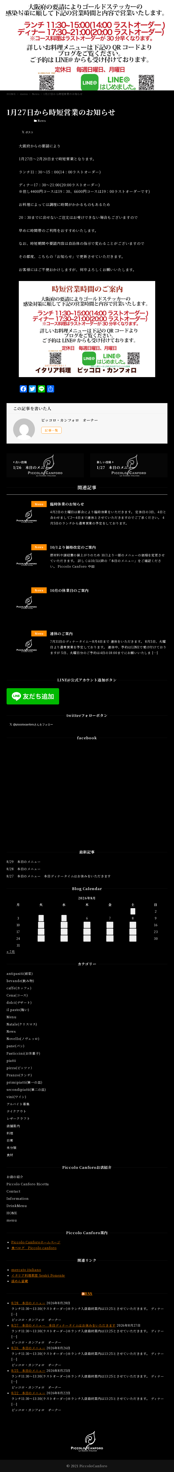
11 (41, 925)
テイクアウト (17, 1111)
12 (64, 925)
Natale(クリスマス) (22, 1024)
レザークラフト (18, 1118)
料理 (10, 1133)
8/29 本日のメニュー (24, 861)
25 (41, 938)
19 (64, 931)
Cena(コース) (17, 995)
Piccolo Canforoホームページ (35, 1242)
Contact (13, 1191)
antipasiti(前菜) (20, 973)
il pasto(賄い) (18, 1009)
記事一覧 (51, 430)
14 (110, 925)
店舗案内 (13, 1126)
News (42, 121)
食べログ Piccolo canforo (34, 1247)
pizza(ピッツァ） (20, 1068)
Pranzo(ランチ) (19, 1075)
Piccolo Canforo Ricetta (28, 1184)
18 (41, 931)
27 (87, 938)
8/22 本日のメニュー (28, 1393)
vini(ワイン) (16, 1096)
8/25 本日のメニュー (28, 1370)
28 (110, 938)
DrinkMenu (17, 1205)
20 (87, 931)
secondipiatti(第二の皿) (26, 1089)
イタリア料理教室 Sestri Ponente (38, 1275)
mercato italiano (26, 1269)
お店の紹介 (15, 1176)
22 (133, 931)
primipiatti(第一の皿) (24, 1082)
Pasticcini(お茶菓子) (23, 1053)
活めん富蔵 (19, 1281)
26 (64, 938)
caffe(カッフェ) (19, 988)
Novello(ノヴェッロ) (23, 1038)
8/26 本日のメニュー (28, 1348)
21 (110, 931)
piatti (11, 1060)
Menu (12, 1017)
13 (87, 925)
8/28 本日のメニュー (24, 869)
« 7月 (11, 951)
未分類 (12, 1147)
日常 (10, 1140)
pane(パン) (15, 1046)
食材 (10, 1155)
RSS (88, 1293)
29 (133, 938)
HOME (12, 1213)
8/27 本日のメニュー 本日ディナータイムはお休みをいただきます (59, 876)
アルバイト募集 (18, 1104)
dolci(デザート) (19, 1002)
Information (18, 1198)
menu (12, 1220)
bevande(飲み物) (20, 980)
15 (133, 925)
